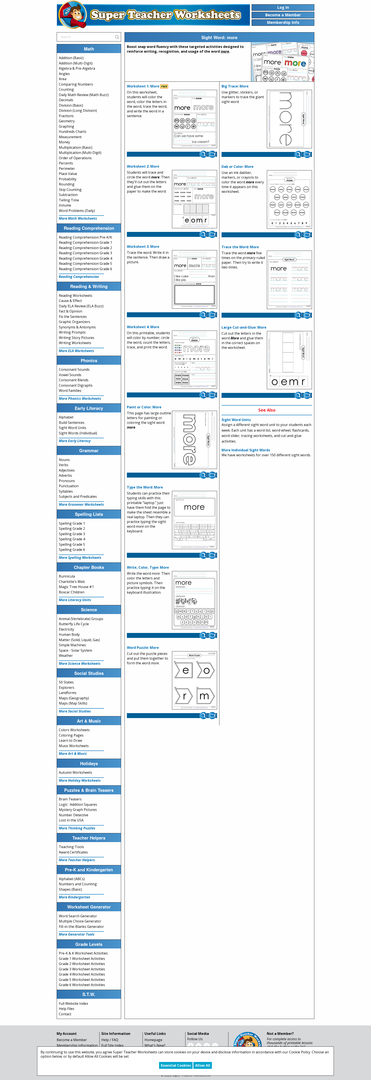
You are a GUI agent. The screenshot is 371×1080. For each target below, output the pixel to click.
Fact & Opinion (70, 311)
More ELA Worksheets (76, 350)
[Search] (117, 36)
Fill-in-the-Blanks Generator (81, 926)
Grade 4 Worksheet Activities (82, 974)
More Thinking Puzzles (77, 828)
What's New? (154, 1045)
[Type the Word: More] (194, 520)
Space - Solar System (75, 650)
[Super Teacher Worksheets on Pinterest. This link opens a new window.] (207, 1045)
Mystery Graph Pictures (78, 809)
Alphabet (66, 417)
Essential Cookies (176, 1065)
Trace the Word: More (240, 247)
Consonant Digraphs (76, 385)
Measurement (70, 137)
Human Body (69, 634)
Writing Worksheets (75, 342)
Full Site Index (112, 1045)
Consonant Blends (73, 380)
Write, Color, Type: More (148, 567)
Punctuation (69, 486)
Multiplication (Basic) (75, 147)
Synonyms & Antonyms (77, 327)
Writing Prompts (72, 332)
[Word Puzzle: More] (194, 680)
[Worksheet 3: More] (194, 279)
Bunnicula (67, 576)
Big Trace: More (235, 86)
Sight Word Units (72, 427)
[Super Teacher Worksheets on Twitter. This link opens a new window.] (198, 1045)
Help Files (66, 1008)
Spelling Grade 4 (72, 539)
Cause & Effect (70, 300)
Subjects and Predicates (78, 496)
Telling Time (69, 200)
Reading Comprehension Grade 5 (85, 263)
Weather (66, 655)
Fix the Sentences (73, 316)
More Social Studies (75, 711)
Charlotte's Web (72, 581)
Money (64, 142)
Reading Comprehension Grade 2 (85, 247)
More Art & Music (73, 753)
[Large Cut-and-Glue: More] (289, 360)
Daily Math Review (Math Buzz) (84, 94)
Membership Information (77, 1045)
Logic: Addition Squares (78, 804)
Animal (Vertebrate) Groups (81, 618)
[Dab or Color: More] (289, 199)
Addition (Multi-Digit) (76, 63)
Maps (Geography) (74, 698)
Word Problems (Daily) (77, 210)
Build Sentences (71, 422)
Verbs (63, 465)
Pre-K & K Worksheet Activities (83, 953)
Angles (64, 73)
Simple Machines (72, 645)
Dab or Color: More (238, 166)
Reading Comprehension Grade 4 (85, 258)
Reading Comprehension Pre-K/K (85, 237)
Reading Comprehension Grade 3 (85, 253)
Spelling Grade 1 (72, 523)
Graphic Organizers (74, 321)
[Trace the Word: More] (289, 279)
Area (62, 79)
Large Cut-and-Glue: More (244, 327)
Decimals (66, 100)
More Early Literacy (75, 440)
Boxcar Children (71, 592)
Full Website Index (73, 1003)
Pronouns (67, 480)
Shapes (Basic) (70, 889)
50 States (66, 682)
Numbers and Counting (78, 884)
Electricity (66, 629)
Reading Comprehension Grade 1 (85, 242)
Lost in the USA (71, 820)
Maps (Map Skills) (73, 703)
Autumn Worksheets (75, 772)
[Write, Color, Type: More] (194, 600)
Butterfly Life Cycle (74, 624)
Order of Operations (75, 158)
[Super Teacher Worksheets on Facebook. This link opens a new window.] (190, 1045)
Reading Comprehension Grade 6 (85, 269)
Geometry (67, 121)
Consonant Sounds (74, 369)
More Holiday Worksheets (80, 780)
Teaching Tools (71, 846)
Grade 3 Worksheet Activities (82, 969)
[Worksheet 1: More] (194, 119)
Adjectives (67, 470)
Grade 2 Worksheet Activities (82, 963)
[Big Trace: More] (289, 119)
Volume (65, 205)
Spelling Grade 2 (72, 528)
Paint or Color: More (144, 407)
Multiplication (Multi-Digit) (80, 152)
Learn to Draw (70, 740)
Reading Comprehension (79, 276)
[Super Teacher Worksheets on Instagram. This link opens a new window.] (215, 1045)
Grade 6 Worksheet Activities (82, 984)
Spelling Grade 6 (72, 549)
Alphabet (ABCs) (72, 878)
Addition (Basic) (71, 57)
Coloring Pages (71, 735)
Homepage (153, 1039)
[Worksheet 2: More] (194, 199)
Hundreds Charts (72, 131)
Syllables (66, 491)
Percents (66, 163)
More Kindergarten (74, 897)
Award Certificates (73, 852)
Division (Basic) (71, 105)
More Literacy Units (75, 599)
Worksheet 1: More (143, 86)
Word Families (70, 390)
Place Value (68, 173)
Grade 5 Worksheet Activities (82, 979)
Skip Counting (70, 189)
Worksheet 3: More (143, 246)
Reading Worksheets (75, 295)
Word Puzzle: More (143, 647)
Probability (67, 179)
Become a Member (72, 1039)
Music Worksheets (74, 745)
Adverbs (65, 475)
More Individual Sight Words (246, 450)
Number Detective (73, 815)
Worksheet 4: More (143, 327)
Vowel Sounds (70, 374)
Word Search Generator (78, 916)
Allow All (202, 1065)
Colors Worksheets (74, 730)
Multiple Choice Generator (80, 921)
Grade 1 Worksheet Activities (82, 958)
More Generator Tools (76, 934)
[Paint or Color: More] (194, 440)
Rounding (67, 184)
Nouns (64, 459)
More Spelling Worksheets (80, 557)
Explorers (66, 687)
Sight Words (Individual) (78, 433)
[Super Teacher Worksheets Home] (153, 14)
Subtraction (68, 194)
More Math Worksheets (78, 218)
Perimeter (67, 168)
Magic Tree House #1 (76, 586)
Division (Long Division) (78, 110)
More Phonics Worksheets (80, 398)
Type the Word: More (145, 487)
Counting (66, 89)
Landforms (67, 692)
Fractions (66, 115)
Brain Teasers (70, 799)
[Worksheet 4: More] (194, 359)
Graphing (66, 126)
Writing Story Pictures (76, 337)
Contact (65, 1014)
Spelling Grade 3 (72, 534)
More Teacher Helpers (77, 860)
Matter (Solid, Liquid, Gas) (79, 639)
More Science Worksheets (79, 663)
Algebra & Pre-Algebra (77, 68)
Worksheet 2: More (143, 166)
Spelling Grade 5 (72, 544)
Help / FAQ (109, 1039)
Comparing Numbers (76, 84)
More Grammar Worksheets (81, 504)
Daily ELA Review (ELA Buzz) (81, 306)
